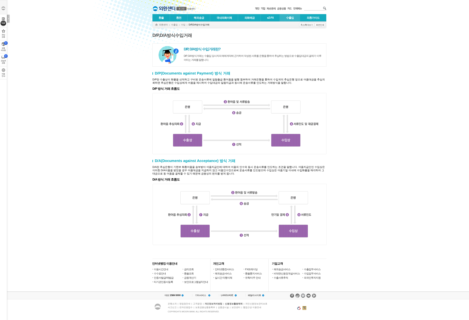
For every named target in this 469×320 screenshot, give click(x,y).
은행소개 (172, 303)
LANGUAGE (227, 295)
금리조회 (189, 269)
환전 (178, 17)
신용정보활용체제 (234, 303)
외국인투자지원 (312, 277)
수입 (183, 24)
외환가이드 (313, 17)
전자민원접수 (186, 307)
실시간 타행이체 (223, 277)
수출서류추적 (281, 277)
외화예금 (249, 17)
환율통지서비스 (253, 273)
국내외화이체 (224, 17)
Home (156, 25)
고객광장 (197, 303)
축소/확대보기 (306, 25)
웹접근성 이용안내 (252, 307)
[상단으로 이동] (3, 23)
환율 (161, 17)
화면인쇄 (320, 25)
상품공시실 (223, 307)
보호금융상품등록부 (205, 307)
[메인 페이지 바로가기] (155, 9)
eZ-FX (270, 17)
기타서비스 (200, 295)
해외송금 (199, 17)
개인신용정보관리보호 (256, 303)
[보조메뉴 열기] (8, 19)
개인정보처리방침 (213, 303)
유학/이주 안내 (253, 277)
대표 (173, 295)
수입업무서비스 (312, 273)
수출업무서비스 (312, 269)
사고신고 (172, 307)
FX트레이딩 (251, 269)
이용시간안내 (161, 269)
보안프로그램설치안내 (196, 281)
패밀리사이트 (254, 295)
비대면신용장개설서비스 (287, 273)
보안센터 (236, 307)
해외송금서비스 (223, 273)
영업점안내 (184, 303)
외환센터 (163, 24)
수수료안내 (160, 273)
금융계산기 (190, 277)
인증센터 (191, 9)
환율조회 (189, 273)
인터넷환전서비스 (224, 269)
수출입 (290, 17)
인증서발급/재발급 (163, 277)
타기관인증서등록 (163, 281)
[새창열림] (292, 296)
